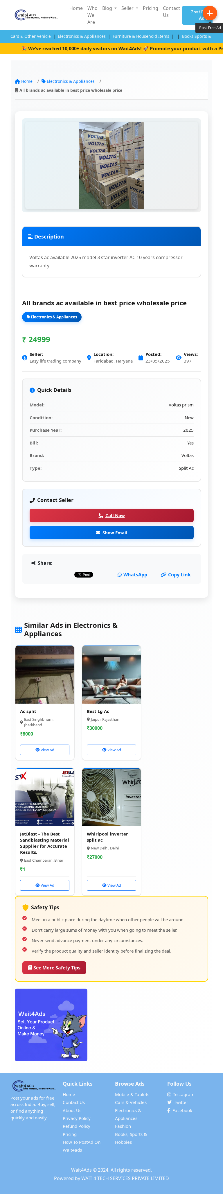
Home (76, 8)
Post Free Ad (200, 15)
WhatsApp (135, 574)
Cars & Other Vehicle (30, 36)
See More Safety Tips (56, 967)
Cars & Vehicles (131, 1102)
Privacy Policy (77, 1118)
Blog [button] (107, 8)
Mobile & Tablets (132, 1094)
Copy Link (179, 574)
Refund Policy (76, 1126)
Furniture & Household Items (141, 36)
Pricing (150, 8)
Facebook (182, 1110)
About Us (72, 1110)
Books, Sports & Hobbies (131, 1138)
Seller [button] (128, 8)
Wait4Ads (81, 1170)
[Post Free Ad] (210, 13)
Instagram (184, 1094)
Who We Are (92, 15)
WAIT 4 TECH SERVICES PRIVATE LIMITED (125, 1178)
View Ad (47, 749)
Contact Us (171, 11)
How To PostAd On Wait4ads (81, 1146)
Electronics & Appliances (82, 36)
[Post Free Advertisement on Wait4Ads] (111, 1025)
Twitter (181, 1102)
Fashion (123, 1126)
